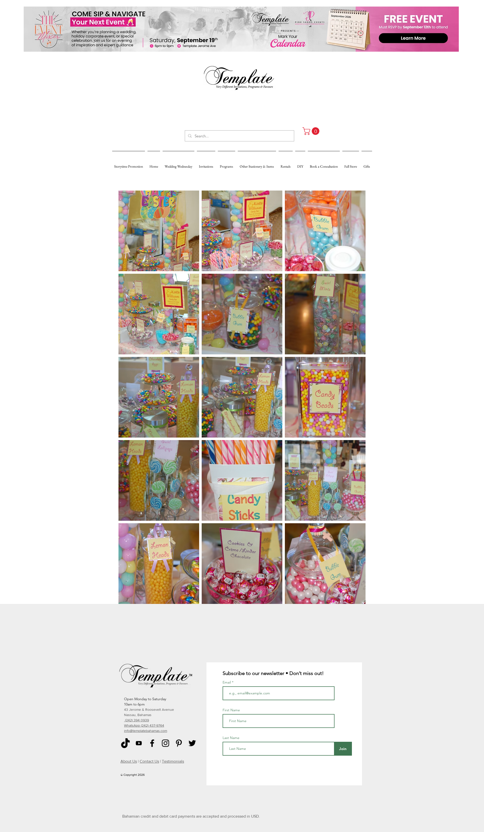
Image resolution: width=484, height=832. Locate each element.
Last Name (231, 737)
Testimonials (173, 761)
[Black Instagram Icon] (165, 743)
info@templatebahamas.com (145, 731)
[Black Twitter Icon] (192, 743)
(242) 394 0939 (136, 720)
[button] (311, 131)
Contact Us (149, 761)
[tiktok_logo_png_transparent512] (125, 743)
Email (227, 682)
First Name (231, 710)
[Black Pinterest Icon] (179, 743)
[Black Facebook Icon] (152, 743)
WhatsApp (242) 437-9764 (144, 725)
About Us (128, 761)
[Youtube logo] (139, 743)
